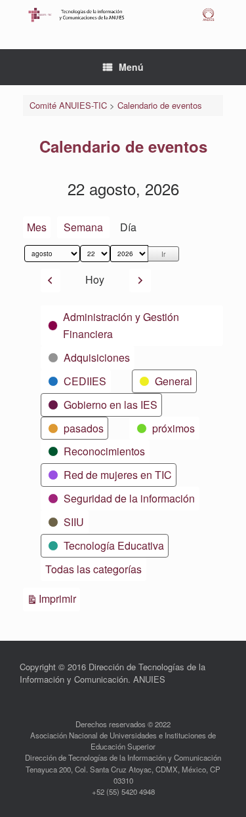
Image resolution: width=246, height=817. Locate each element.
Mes (37, 227)
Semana (83, 227)
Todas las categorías (93, 569)
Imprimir (59, 598)
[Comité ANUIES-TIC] (123, 14)
